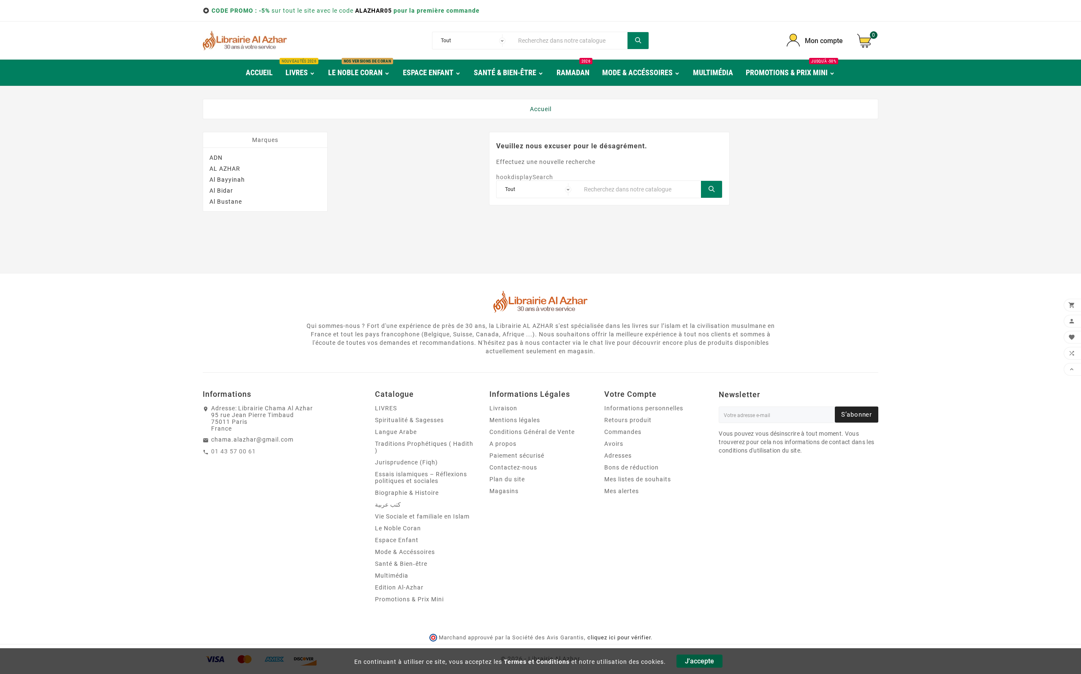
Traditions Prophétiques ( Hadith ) (424, 447)
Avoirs (613, 443)
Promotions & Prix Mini (409, 599)
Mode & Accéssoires (405, 551)
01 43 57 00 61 (233, 451)
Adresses (618, 455)
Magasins (504, 491)
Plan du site (507, 479)
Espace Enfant (396, 540)
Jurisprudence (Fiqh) (406, 462)
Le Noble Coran (398, 528)
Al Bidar (221, 190)
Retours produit (628, 420)
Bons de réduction (631, 467)
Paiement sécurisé (516, 455)
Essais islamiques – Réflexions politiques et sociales (421, 477)
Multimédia (391, 575)
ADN (216, 157)
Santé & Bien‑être (401, 563)
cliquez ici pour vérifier (619, 637)
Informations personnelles (643, 408)
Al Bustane (225, 201)
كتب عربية (388, 504)
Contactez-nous (513, 467)
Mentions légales (514, 420)
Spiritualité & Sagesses (409, 420)
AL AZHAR (224, 168)
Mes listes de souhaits (637, 479)
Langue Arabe (396, 431)
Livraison (503, 408)
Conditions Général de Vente (532, 431)
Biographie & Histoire (407, 492)
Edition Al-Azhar (399, 587)
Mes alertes (621, 491)
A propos (502, 443)
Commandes (622, 431)
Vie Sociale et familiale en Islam (422, 516)
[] (638, 40)
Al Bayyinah (227, 179)
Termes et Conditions (537, 661)
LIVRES (386, 408)
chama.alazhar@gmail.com (252, 439)
